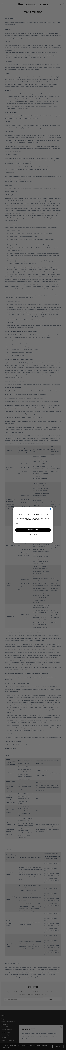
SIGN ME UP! (33, 530)
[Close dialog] (51, 509)
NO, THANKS (33, 534)
